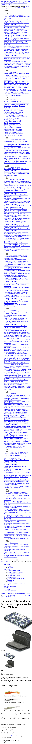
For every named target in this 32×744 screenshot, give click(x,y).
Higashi (6, 116)
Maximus (14, 64)
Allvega (10, 275)
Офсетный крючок (14, 221)
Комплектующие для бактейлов (13, 347)
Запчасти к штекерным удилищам (21, 440)
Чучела (16, 493)
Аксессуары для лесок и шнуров (13, 161)
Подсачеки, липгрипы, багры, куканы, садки (17, 57)
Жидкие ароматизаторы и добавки (14, 283)
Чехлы (6, 483)
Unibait (23, 270)
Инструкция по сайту (14, 570)
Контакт (6, 196)
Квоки (6, 29)
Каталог (8, 736)
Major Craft (13, 406)
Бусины (11, 239)
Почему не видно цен (14, 573)
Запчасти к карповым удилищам (13, 441)
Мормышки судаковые (10, 318)
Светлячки (17, 239)
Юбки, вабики (8, 315)
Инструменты (25, 66)
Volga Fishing (9, 4)
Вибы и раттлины (9, 366)
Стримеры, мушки (9, 330)
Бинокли (6, 529)
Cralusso (18, 23)
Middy (12, 53)
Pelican (28, 270)
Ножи (19, 66)
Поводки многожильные (20, 210)
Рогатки (6, 256)
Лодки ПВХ (7, 169)
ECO (27, 226)
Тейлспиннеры (8, 383)
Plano (6, 455)
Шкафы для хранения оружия (12, 469)
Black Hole (27, 415)
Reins (6, 64)
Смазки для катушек (10, 90)
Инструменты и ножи (10, 66)
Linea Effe (7, 135)
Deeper (21, 546)
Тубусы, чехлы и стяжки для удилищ (14, 475)
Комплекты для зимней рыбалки (13, 103)
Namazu (20, 81)
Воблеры (6, 355)
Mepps (11, 312)
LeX (9, 381)
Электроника (14, 543)
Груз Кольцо (14, 182)
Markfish (25, 261)
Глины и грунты (9, 279)
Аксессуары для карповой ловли (13, 38)
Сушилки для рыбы (10, 512)
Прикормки (7, 267)
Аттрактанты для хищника (12, 264)
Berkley (23, 16)
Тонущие (18, 300)
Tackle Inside (7, 3)
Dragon (6, 95)
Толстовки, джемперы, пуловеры (17, 534)
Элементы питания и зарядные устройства (16, 552)
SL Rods (19, 1)
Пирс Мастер (26, 46)
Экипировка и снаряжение (18, 492)
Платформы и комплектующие (13, 509)
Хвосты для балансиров (11, 380)
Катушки (13, 72)
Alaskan (10, 498)
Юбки (19, 315)
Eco (28, 423)
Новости (6, 584)
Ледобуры (7, 517)
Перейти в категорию (16, 21)
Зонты (13, 521)
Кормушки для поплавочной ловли (19, 202)
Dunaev (20, 273)
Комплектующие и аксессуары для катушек (16, 76)
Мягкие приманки (9, 358)
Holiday (27, 460)
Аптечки (6, 501)
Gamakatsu (25, 141)
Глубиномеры (8, 23)
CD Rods (7, 396)
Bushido (10, 27)
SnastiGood (13, 344)
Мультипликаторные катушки (13, 84)
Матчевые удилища (9, 401)
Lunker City (20, 360)
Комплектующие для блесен (12, 333)
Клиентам (7, 569)
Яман (8, 21)
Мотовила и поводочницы (12, 480)
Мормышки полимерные (11, 336)
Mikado (6, 132)
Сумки (6, 463)
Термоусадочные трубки (11, 243)
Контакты (10, 567)
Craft (17, 549)
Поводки (6, 209)
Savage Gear (12, 36)
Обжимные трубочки (10, 218)
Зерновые (7, 296)
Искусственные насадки (11, 372)
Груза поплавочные (20, 181)
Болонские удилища (10, 426)
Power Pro (17, 144)
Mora (11, 517)
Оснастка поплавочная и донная (13, 238)
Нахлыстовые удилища (11, 412)
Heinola (20, 517)
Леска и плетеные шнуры (17, 139)
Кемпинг (6, 520)
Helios (6, 381)
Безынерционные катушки (12, 87)
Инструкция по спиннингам (16, 578)
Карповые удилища (9, 409)
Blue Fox (15, 312)
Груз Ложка (21, 182)
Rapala (15, 16)
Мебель (12, 520)
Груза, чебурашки (9, 181)
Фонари (6, 555)
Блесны (6, 312)
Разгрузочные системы (10, 486)
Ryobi (20, 73)
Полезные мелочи (9, 49)
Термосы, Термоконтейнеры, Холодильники (14, 522)
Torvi (22, 498)
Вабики (15, 315)
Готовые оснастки (9, 185)
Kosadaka (10, 16)
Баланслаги (7, 353)
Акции (6, 587)
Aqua (11, 335)
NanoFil (6, 153)
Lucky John (7, 104)
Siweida (18, 20)
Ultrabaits (7, 272)
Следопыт (22, 457)
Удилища (13, 393)
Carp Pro (22, 480)
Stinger (6, 27)
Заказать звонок (5, 561)
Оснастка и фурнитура (17, 179)
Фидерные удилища (10, 398)
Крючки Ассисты (21, 222)
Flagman (23, 23)
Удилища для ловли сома (11, 420)
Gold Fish (11, 116)
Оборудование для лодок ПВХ (20, 173)
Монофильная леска (10, 141)
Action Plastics (13, 360)
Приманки (13, 310)
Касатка (27, 457)
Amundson (7, 115)
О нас (9, 566)
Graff (28, 506)
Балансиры (7, 363)
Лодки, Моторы (15, 167)
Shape (6, 319)
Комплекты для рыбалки (11, 106)
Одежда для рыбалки (10, 532)
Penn (27, 73)
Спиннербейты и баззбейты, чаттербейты (16, 321)
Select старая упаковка (21, 358)
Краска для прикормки (10, 273)
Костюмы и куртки (22, 532)
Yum (21, 264)
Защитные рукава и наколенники (14, 535)
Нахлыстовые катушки (10, 93)
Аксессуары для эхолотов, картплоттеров (16, 544)
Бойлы (6, 300)
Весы (5, 16)
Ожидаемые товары (10, 590)
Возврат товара (12, 577)
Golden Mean (24, 49)
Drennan (6, 403)
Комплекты (13, 99)
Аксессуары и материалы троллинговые (16, 35)
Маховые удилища (9, 429)
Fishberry (13, 296)
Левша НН (7, 190)
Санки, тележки (8, 457)
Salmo (21, 53)
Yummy (23, 387)
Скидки (10, 581)
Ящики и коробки (9, 453)
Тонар (12, 32)
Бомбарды (7, 226)
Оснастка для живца (10, 249)
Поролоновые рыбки (10, 369)
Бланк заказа (7, 589)
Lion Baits (26, 38)
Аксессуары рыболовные (17, 15)
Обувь (6, 498)
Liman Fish (11, 244)
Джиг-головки (8, 206)
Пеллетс (6, 276)
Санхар (6, 327)
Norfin (15, 498)
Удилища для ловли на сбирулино (14, 435)
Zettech (29, 185)
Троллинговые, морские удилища (14, 415)
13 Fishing (7, 120)
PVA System (7, 293)
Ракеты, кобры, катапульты (12, 290)
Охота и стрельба (9, 493)
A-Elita (21, 32)
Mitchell (10, 89)
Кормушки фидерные (17, 201)
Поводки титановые (16, 209)
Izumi (24, 366)
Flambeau (22, 453)
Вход (27, 6)
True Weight (12, 327)
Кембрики (26, 238)
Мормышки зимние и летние (12, 326)
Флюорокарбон (8, 147)
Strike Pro (27, 147)
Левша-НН (22, 372)
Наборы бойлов (23, 301)
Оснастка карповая (9, 232)
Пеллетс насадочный (15, 276)
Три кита (16, 32)
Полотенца (7, 526)
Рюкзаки (6, 460)
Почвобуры (7, 538)
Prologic (10, 40)
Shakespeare (7, 110)
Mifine (27, 249)
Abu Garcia (11, 78)
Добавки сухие (8, 270)
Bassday (24, 185)
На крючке (14, 261)
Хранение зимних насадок (12, 466)
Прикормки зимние (17, 267)
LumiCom (26, 318)
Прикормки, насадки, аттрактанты (20, 255)
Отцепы (6, 46)
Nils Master (21, 312)
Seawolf (26, 215)
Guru (27, 23)
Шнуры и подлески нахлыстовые (14, 150)
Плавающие (12, 300)
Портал (3, 1)
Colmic (29, 161)
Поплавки (7, 229)
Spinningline (18, 46)
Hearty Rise (19, 341)
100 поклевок (17, 270)
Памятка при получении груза (16, 583)
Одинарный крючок (10, 222)
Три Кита (18, 49)
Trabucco (16, 53)
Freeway (22, 189)
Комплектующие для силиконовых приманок (17, 386)
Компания (7, 564)
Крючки (6, 221)
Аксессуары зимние (10, 20)
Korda (27, 26)
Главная (3, 736)
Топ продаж (11, 580)
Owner (18, 215)
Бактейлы (7, 344)
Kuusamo (26, 363)
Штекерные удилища (10, 446)
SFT (5, 266)
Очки (5, 503)
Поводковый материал (11, 212)
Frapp (18, 344)
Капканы (21, 493)
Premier (6, 124)
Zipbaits (16, 355)
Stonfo (19, 16)
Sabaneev (18, 58)
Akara (10, 29)
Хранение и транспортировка (19, 452)
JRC (5, 123)
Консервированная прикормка (13, 304)
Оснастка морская (9, 246)
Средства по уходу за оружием (20, 495)
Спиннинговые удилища (11, 395)
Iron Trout (27, 198)
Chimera (26, 195)
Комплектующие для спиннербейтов (15, 340)
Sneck (22, 215)
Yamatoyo (28, 144)
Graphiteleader (21, 406)
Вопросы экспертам (10, 586)
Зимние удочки (8, 423)
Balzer (14, 152)
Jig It (12, 353)
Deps (5, 487)
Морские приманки (10, 350)
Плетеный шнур (9, 144)
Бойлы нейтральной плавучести (14, 300)
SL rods (10, 64)
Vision (12, 43)
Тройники (23, 221)
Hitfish (25, 235)
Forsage (6, 126)
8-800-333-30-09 (20, 7)
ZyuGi (6, 207)
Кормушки (7, 201)
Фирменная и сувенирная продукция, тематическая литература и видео (15, 62)
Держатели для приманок (11, 235)
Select (28, 235)
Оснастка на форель (10, 198)
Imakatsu (19, 323)
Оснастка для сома (9, 195)
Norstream (19, 141)
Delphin (17, 195)
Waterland (24, 333)
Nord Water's (22, 336)
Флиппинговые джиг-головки (13, 192)
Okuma (16, 73)
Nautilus (15, 40)
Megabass (7, 50)
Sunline (15, 147)
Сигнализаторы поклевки (11, 26)
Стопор (6, 239)
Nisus (6, 553)
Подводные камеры (10, 549)
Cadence (6, 130)
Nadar (26, 383)
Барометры (7, 515)
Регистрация (4, 7)
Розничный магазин (11, 1)
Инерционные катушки (11, 81)
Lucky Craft (18, 185)
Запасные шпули (9, 73)
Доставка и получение (14, 575)
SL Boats (14, 169)
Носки (6, 534)
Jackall (12, 355)
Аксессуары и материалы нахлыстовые (15, 41)
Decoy (21, 235)
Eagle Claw (7, 92)
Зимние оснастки (9, 189)
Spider (10, 319)
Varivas (6, 146)
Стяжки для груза (9, 472)
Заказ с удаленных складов (15, 572)
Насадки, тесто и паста (10, 287)
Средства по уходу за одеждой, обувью (15, 506)
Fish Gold (12, 46)
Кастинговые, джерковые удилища (14, 404)
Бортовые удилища (9, 432)
